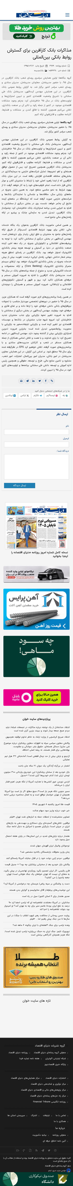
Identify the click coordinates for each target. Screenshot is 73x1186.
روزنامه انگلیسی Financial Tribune (49, 1102)
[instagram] (55, 1150)
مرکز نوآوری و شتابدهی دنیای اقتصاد (48, 1084)
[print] (21, 381)
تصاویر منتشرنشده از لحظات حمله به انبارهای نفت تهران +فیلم (40, 817)
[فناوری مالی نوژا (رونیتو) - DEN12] (36, 967)
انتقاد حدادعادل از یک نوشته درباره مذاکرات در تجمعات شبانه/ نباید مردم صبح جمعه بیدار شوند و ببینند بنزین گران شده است (38, 729)
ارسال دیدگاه (19, 485)
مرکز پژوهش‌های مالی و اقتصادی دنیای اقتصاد (43, 1090)
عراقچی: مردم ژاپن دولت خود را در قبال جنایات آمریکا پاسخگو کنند (38, 858)
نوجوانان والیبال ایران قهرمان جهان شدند (50, 846)
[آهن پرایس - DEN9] (36, 609)
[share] (30, 1150)
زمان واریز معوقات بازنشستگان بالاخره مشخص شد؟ (45, 852)
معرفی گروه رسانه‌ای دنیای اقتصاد (50, 1052)
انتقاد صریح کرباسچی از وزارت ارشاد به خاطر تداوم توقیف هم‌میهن (38, 737)
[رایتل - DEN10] (36, 697)
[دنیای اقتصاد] (33, 15)
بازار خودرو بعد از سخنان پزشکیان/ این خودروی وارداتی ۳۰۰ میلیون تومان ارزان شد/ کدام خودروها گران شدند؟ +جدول (37, 774)
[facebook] (45, 381)
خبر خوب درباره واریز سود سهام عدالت (51, 810)
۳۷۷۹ (57, 65)
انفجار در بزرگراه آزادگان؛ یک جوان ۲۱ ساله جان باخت (44, 766)
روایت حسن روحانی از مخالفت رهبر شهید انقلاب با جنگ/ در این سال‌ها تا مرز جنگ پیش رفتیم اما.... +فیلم (38, 917)
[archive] (17, 1150)
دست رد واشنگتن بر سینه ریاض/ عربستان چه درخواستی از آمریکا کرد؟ (37, 884)
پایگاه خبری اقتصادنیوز (55, 1064)
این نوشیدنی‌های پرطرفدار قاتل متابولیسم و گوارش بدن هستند (39, 890)
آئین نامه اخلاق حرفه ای (54, 1141)
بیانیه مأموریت (39, 1135)
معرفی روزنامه (59, 1135)
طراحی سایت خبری (59, 1170)
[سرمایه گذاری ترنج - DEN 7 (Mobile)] (36, 31)
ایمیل (66, 438)
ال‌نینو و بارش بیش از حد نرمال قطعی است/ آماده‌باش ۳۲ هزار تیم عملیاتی (37, 758)
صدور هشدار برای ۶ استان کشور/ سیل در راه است (46, 896)
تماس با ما (61, 1115)
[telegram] (27, 381)
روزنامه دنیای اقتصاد (18, 1052)
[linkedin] (33, 381)
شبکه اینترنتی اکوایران (55, 1058)
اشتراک (34, 1115)
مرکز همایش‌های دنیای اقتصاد (25, 1078)
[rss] (36, 1150)
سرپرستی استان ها (16, 1115)
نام (67, 426)
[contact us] (24, 1150)
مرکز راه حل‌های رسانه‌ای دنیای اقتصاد (48, 1096)
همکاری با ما (60, 1121)
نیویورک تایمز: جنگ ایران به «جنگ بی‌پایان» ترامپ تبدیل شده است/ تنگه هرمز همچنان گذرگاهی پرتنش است (37, 933)
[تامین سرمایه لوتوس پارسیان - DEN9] (36, 656)
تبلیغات (46, 1115)
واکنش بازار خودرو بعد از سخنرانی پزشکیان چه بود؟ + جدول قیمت (37, 864)
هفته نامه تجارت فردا (29, 1058)
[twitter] (39, 381)
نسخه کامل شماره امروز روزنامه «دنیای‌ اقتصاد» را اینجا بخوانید (39, 554)
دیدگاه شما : (62, 451)
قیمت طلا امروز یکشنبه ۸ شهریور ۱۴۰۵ (51, 804)
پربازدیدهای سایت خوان (36, 719)
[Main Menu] (67, 15)
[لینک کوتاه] (51, 381)
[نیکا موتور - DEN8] (36, 574)
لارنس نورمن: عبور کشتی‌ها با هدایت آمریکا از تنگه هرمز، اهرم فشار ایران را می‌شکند (37, 783)
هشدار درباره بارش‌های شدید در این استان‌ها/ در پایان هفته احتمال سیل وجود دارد (37, 838)
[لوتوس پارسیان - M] (36, 1179)
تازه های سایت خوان (37, 1000)
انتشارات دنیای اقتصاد (55, 1078)
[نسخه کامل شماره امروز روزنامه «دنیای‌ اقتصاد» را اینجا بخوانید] (36, 525)
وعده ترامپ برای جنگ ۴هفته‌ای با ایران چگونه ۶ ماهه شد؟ (41, 925)
